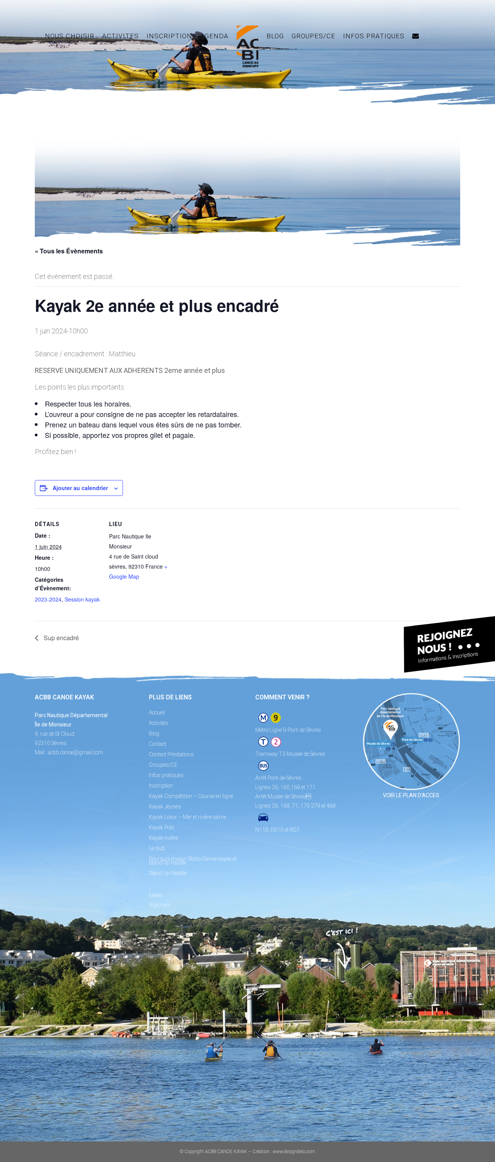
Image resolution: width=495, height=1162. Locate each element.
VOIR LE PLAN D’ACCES (411, 795)
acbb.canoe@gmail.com (75, 752)
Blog (154, 733)
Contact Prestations (171, 754)
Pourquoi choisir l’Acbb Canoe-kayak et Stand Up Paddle (193, 861)
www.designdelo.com (294, 1151)
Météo (155, 895)
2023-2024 (48, 599)
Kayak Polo (161, 827)
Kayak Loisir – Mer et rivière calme (187, 817)
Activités (158, 723)
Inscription (161, 786)
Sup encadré (60, 637)
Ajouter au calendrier (80, 488)
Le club (157, 848)
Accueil (157, 712)
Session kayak (82, 599)
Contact (157, 744)
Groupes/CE (163, 765)
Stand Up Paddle (167, 873)
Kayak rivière (163, 838)
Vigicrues (159, 905)
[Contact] (415, 36)
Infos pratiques (166, 775)
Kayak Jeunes (165, 806)
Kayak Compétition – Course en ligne (191, 796)
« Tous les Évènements (69, 250)
